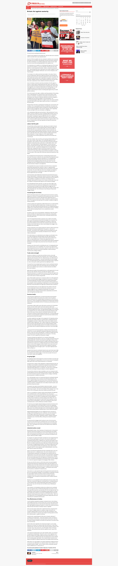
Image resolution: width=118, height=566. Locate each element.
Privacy (89, 2)
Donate (84, 2)
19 (89, 20)
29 (81, 23)
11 (87, 19)
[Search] (90, 12)
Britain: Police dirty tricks (85, 32)
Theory (75, 2)
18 (87, 20)
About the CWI (46, 6)
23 (83, 22)
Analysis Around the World (36, 6)
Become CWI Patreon (63, 25)
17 (85, 20)
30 (83, 23)
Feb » (84, 25)
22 (81, 22)
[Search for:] (86, 8)
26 (89, 22)
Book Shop (79, 2)
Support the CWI (54, 6)
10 (85, 19)
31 (85, 23)
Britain (32, 14)
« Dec (82, 25)
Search (77, 10)
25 (87, 22)
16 (83, 20)
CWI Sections (60, 6)
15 (81, 20)
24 (85, 22)
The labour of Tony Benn (85, 37)
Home (28, 6)
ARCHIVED (29, 560)
